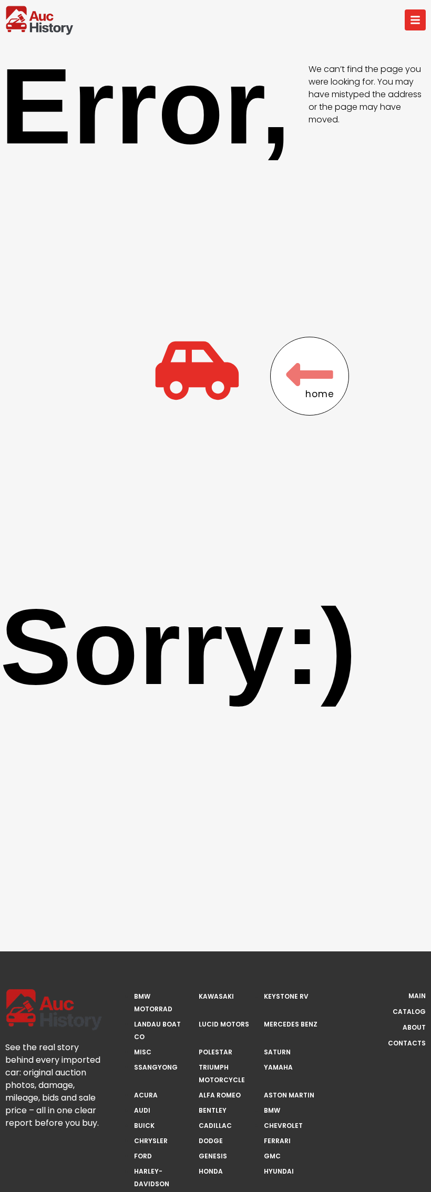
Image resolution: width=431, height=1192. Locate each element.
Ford (143, 1156)
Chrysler (151, 1140)
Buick (144, 1125)
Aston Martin (289, 1095)
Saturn (277, 1052)
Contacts (407, 1043)
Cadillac (215, 1125)
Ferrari (277, 1140)
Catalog (409, 1011)
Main (417, 995)
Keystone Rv (286, 996)
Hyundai (279, 1171)
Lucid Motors (224, 1024)
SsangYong (156, 1067)
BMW (272, 1110)
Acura (146, 1095)
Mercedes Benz (290, 1024)
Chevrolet (283, 1125)
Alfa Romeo (220, 1095)
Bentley (213, 1110)
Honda (211, 1171)
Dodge (211, 1140)
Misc (142, 1052)
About (414, 1027)
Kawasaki (216, 996)
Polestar (215, 1052)
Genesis (213, 1156)
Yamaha (278, 1067)
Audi (142, 1110)
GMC (272, 1156)
